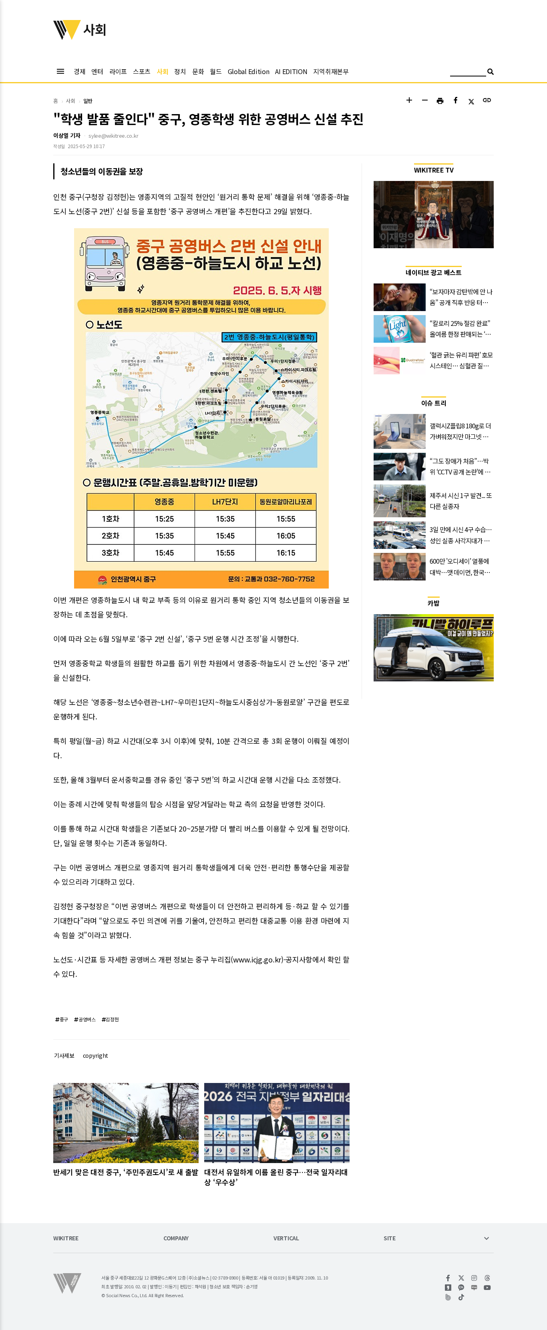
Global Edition (248, 71)
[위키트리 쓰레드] (487, 1278)
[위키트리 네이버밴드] (448, 1297)
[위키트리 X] (461, 1278)
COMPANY (176, 1238)
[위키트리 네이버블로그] (474, 1287)
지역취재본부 (330, 71)
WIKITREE (65, 1238)
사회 (162, 71)
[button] (409, 101)
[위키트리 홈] (67, 37)
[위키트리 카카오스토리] (448, 1287)
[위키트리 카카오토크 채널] (461, 1287)
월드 (215, 71)
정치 (180, 71)
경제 (79, 71)
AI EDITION (291, 71)
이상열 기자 (66, 135)
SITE (390, 1238)
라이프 (118, 71)
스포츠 (142, 71)
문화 (198, 71)
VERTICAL (286, 1238)
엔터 (97, 71)
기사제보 (64, 1055)
